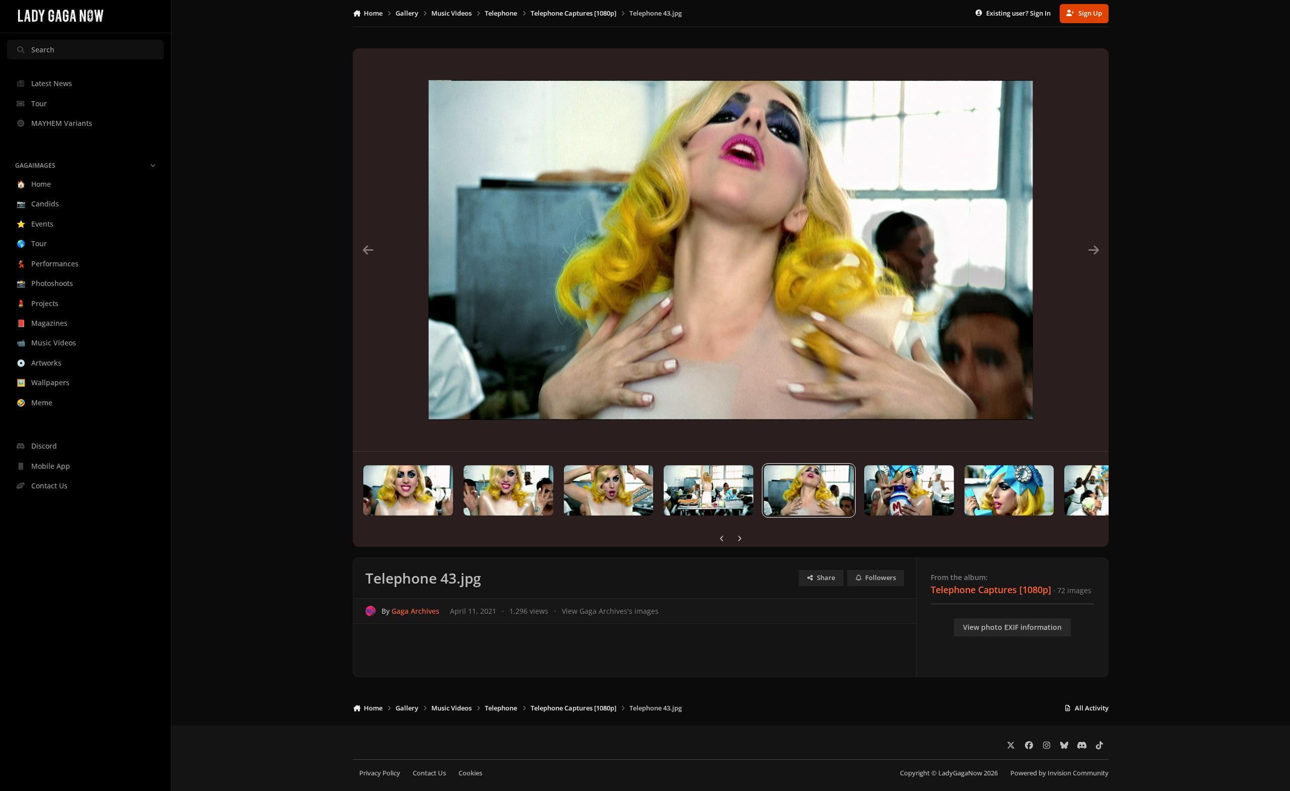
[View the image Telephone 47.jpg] (408, 490)
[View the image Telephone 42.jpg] (909, 490)
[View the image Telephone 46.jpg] (508, 490)
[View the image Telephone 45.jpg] (609, 490)
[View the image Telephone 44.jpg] (708, 490)
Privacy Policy (379, 773)
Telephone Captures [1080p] (991, 590)
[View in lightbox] (730, 249)
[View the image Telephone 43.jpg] (809, 490)
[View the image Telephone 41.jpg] (1009, 490)
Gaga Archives (415, 611)
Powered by (1059, 773)
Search (42, 49)
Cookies (470, 773)
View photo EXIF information (1012, 627)
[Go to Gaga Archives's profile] (370, 611)
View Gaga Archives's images (610, 611)
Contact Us (429, 773)
